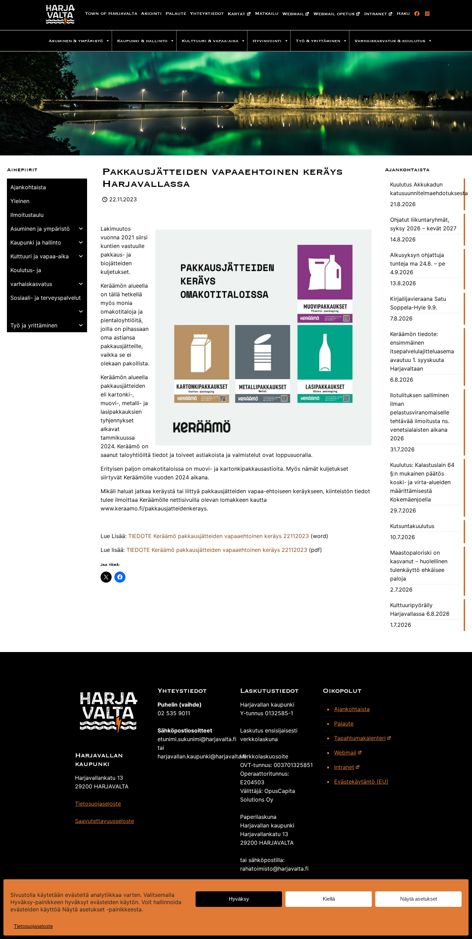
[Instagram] (426, 13)
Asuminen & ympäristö (76, 40)
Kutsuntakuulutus (412, 526)
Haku (403, 13)
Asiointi (151, 13)
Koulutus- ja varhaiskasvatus (31, 277)
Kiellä (329, 899)
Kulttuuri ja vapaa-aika (39, 256)
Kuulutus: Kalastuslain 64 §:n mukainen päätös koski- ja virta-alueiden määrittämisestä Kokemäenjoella (422, 482)
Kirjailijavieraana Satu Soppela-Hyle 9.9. (418, 303)
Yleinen (19, 201)
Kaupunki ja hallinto (35, 242)
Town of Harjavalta (111, 13)
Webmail (293, 14)
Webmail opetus (334, 14)
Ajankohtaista (28, 187)
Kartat (236, 14)
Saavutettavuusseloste (104, 820)
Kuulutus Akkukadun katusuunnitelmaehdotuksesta (425, 189)
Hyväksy (239, 899)
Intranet (375, 14)
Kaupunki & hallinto (142, 40)
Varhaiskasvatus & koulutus (390, 40)
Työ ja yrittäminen (33, 325)
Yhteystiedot (207, 13)
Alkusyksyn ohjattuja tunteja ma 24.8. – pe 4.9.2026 (417, 263)
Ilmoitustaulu (27, 214)
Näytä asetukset (418, 899)
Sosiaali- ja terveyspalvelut (45, 297)
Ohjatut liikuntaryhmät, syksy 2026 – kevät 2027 (423, 224)
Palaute (176, 13)
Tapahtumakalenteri (360, 738)
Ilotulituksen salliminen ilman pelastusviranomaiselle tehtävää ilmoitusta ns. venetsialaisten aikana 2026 (419, 417)
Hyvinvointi (267, 40)
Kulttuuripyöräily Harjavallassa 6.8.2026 (420, 609)
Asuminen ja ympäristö (40, 228)
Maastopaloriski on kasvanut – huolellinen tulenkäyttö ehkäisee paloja (418, 565)
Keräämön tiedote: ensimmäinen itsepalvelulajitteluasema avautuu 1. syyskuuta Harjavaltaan (422, 351)
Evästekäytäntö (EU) (361, 781)
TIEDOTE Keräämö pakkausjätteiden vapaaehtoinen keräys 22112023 (218, 536)
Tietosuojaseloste (33, 926)
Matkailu (267, 13)
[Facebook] (416, 13)
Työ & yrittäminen (318, 40)
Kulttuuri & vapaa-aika (210, 40)
